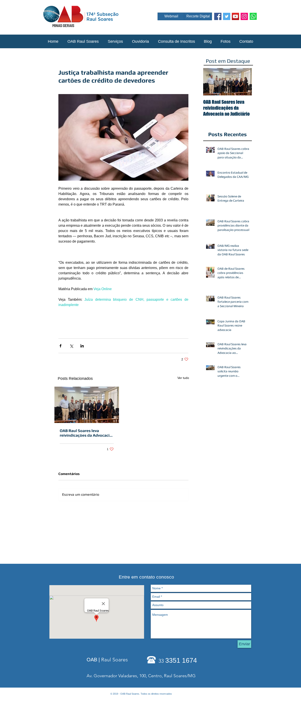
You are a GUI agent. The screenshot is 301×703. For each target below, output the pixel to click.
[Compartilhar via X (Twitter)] (71, 346)
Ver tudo (183, 378)
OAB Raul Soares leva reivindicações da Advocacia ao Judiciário (86, 433)
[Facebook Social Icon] (217, 16)
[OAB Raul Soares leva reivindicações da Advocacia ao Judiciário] (86, 405)
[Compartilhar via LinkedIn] (82, 346)
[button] (83, 41)
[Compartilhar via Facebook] (60, 346)
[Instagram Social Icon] (244, 16)
